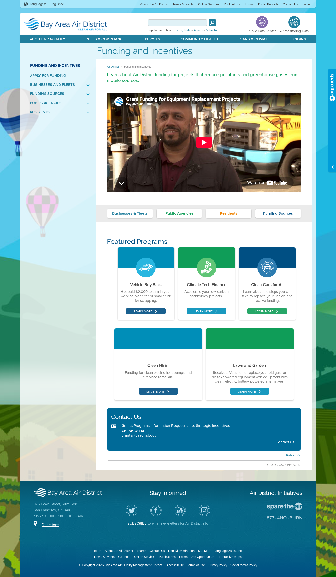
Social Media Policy (243, 565)
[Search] (212, 22)
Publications (232, 4)
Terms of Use (196, 565)
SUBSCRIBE (137, 523)
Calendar (124, 556)
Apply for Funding (48, 75)
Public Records (268, 4)
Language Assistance (228, 550)
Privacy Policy (217, 565)
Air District (113, 67)
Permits (152, 39)
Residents (40, 112)
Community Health (199, 39)
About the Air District (154, 4)
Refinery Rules (182, 30)
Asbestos (212, 30)
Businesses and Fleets (52, 84)
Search (141, 550)
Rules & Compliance (105, 39)
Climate (199, 30)
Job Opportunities (203, 556)
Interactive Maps (230, 556)
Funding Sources (47, 93)
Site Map (204, 550)
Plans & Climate (254, 39)
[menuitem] (154, 4)
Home (97, 550)
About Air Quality (47, 39)
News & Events (183, 4)
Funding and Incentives (137, 67)
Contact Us (290, 4)
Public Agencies (45, 103)
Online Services (208, 4)
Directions (50, 524)
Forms (249, 4)
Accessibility (175, 565)
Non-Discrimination (181, 550)
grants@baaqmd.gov (139, 435)
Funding (298, 39)
